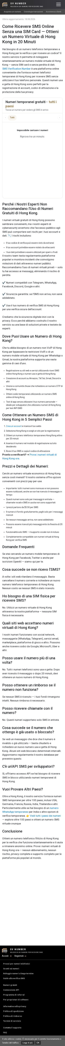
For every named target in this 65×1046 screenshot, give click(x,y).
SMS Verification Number (16, 68)
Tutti (12, 117)
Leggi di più (28, 1043)
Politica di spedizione (13, 1011)
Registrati (19, 956)
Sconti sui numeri (11, 968)
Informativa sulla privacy (14, 1006)
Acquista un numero (12, 12)
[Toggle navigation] (58, 4)
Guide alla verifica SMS (14, 978)
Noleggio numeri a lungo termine (18, 973)
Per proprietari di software (15, 1000)
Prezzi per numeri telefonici (16, 964)
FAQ (5, 1032)
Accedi (5, 956)
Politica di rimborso (12, 1016)
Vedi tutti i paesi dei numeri (45, 815)
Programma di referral (13, 995)
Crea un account (14, 426)
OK (38, 1043)
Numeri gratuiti (10, 985)
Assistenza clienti (53, 12)
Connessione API (11, 990)
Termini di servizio (12, 1021)
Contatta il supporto (12, 1028)
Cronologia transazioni (33, 12)
